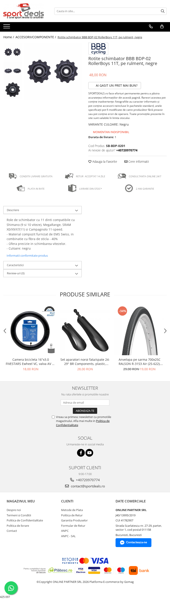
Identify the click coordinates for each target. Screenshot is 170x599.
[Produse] (7, 27)
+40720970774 (87, 480)
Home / (9, 37)
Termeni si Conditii (19, 515)
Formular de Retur (73, 526)
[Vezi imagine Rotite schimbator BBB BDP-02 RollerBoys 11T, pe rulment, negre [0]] (13, 52)
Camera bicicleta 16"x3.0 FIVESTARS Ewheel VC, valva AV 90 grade (31, 361)
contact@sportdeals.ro (87, 486)
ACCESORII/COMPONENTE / (36, 37)
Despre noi (14, 510)
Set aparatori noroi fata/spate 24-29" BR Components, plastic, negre (85, 361)
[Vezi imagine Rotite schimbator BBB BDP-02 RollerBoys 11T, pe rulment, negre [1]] (13, 71)
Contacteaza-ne (136, 542)
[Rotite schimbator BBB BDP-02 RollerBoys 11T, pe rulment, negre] (53, 71)
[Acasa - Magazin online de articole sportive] (25, 11)
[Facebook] (81, 453)
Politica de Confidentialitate (25, 520)
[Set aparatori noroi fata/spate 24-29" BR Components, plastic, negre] (85, 330)
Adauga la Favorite (104, 161)
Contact (12, 531)
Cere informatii (138, 161)
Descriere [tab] (13, 210)
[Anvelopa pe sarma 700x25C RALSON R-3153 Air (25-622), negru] (139, 330)
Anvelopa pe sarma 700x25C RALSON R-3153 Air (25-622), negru (139, 361)
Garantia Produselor (74, 520)
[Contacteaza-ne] (151, 26)
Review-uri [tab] (16, 273)
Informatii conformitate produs (27, 256)
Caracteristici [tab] (15, 265)
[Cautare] (163, 11)
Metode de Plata (72, 510)
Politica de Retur (72, 515)
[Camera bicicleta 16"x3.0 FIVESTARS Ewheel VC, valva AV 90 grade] (31, 330)
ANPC (65, 531)
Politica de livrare (18, 526)
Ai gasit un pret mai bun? (116, 85)
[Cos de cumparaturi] (162, 26)
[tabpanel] (53, 71)
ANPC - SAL (68, 536)
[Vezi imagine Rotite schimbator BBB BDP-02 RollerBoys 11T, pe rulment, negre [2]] (13, 89)
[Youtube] (89, 453)
